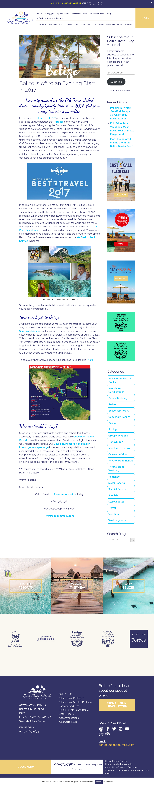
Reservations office (65, 494)
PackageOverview (77, 585)
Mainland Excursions (120, 448)
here (90, 359)
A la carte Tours (68, 721)
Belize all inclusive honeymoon (72, 443)
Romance (114, 476)
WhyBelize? (128, 585)
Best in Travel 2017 (45, 118)
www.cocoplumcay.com (60, 515)
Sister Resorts (116, 483)
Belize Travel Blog (31, 709)
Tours (101, 24)
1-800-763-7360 (48, 14)
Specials (113, 495)
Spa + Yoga (91, 24)
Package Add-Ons (69, 706)
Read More (108, 782)
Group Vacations (118, 435)
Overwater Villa (117, 454)
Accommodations (57, 24)
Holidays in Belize (79, 14)
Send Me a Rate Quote (32, 721)
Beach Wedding (117, 398)
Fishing (112, 429)
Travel (112, 507)
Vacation (113, 514)
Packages (43, 24)
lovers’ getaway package (34, 447)
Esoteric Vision (126, 764)
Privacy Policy (111, 761)
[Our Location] (37, 14)
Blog (109, 14)
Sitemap (123, 761)
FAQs (22, 713)
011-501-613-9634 (29, 731)
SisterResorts (26, 585)
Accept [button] (98, 782)
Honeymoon (115, 441)
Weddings (110, 24)
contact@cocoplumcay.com (117, 744)
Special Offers (63, 14)
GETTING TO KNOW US (32, 705)
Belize (60, 121)
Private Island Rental (120, 460)
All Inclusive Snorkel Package (75, 702)
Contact (129, 24)
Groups (120, 24)
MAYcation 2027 (97, 14)
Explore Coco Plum (76, 24)
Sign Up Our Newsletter (117, 704)
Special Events (117, 489)
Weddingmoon (117, 520)
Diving (112, 423)
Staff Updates (116, 501)
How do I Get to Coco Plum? (35, 717)
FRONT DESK (26, 727)
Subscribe (116, 81)
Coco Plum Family (119, 416)
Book (145, 18)
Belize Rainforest (118, 410)
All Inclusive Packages (71, 698)
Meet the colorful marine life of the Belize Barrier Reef (121, 143)
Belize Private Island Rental (74, 710)
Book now (25, 767)
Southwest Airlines (30, 331)
